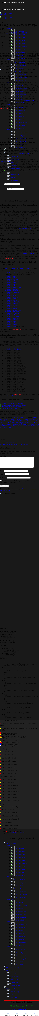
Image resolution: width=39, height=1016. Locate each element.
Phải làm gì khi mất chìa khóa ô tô (11, 406)
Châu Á (9, 28)
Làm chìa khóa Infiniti (10, 295)
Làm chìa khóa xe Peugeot (11, 324)
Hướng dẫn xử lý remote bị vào (11, 408)
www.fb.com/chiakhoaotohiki (10, 744)
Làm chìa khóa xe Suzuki (11, 305)
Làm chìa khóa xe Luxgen (11, 311)
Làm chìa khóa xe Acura (11, 279)
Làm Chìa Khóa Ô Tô (5, 20)
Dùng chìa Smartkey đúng (9, 828)
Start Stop (13, 995)
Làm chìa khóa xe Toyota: (11, 273)
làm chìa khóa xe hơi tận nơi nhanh (17, 426)
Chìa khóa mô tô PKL (7, 634)
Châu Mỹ (10, 899)
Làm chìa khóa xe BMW (11, 299)
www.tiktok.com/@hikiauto (10, 746)
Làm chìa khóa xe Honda (11, 278)
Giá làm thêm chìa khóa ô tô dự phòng (13, 403)
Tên (1, 471)
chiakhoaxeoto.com (26, 52)
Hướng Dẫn (7, 648)
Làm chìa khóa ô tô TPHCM (10, 813)
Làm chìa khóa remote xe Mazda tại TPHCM (17, 713)
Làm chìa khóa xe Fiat (10, 321)
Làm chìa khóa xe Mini (10, 300)
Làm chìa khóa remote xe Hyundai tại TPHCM (17, 717)
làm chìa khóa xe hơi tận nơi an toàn (24, 421)
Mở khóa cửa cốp (6, 636)
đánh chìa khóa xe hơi (11, 268)
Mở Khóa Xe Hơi (9, 652)
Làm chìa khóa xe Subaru (11, 307)
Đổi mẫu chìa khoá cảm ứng (9, 807)
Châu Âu (10, 921)
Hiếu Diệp (25, 33)
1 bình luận (33, 713)
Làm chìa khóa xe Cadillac (11, 316)
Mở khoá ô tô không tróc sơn (10, 825)
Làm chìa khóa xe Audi (10, 308)
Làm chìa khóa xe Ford (10, 284)
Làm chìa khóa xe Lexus (11, 276)
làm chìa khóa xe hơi (25, 228)
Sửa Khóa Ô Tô (8, 655)
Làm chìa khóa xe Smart (11, 303)
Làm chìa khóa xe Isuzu (10, 323)
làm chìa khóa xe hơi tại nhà (27, 419)
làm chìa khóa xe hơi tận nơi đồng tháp (15, 424)
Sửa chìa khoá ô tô (7, 822)
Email (2, 474)
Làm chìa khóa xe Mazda (11, 286)
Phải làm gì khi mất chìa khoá (10, 819)
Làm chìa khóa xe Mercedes (12, 302)
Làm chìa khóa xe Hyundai (11, 281)
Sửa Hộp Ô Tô (8, 653)
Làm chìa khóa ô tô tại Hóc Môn (9, 443)
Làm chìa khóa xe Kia (10, 282)
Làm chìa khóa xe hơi (10, 326)
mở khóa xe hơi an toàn (12, 396)
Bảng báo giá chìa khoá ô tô (10, 810)
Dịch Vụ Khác (10, 988)
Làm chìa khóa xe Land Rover (12, 287)
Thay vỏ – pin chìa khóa (8, 638)
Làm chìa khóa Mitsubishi (11, 297)
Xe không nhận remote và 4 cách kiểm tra (14, 405)
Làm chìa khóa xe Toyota (9, 752)
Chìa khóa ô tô (5, 633)
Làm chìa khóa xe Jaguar (11, 289)
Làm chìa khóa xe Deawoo (11, 292)
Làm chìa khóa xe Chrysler (11, 318)
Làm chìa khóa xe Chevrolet (12, 290)
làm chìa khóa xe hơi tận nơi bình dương (19, 421)
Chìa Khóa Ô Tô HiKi (18, 833)
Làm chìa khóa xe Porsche (9, 797)
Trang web (3, 477)
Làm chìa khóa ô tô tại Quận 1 (12, 349)
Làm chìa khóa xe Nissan (9, 773)
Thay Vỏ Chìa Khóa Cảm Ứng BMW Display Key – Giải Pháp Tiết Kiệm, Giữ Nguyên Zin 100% (20, 665)
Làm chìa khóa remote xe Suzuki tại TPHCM (17, 708)
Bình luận (3, 456)
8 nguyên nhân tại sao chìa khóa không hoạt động (14, 444)
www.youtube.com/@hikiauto (10, 742)
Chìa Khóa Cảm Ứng (12, 968)
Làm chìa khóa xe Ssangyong (12, 313)
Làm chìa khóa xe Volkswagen (12, 310)
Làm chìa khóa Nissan (10, 294)
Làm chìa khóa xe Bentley (11, 315)
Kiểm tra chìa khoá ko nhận (9, 816)
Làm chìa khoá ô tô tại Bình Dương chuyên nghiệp (18, 703)
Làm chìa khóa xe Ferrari (11, 320)
